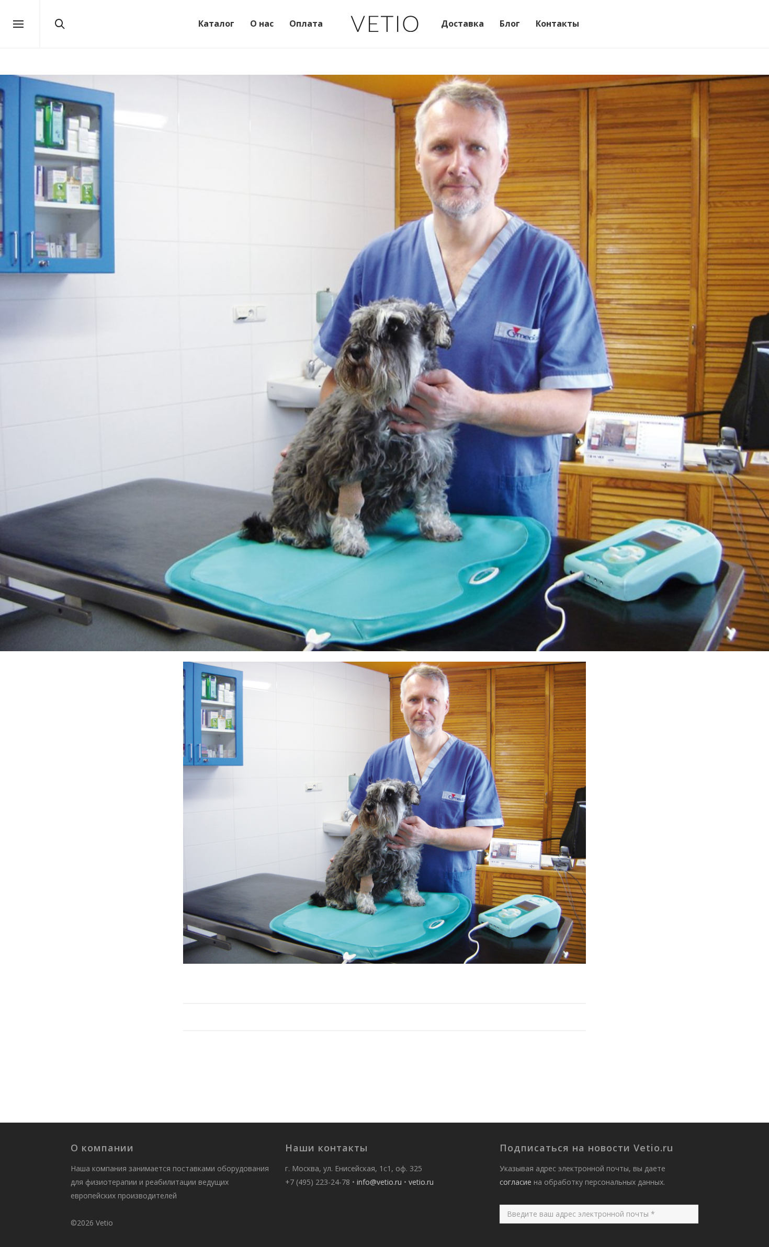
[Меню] (18, 24)
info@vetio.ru (379, 1182)
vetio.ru (421, 1182)
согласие (515, 1182)
